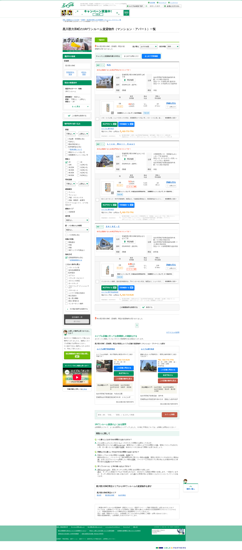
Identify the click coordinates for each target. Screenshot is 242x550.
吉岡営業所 (125, 300)
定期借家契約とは (76, 260)
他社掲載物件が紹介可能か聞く (77, 355)
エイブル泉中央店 (147, 349)
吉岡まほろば (135, 298)
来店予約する (109, 124)
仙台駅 (163, 298)
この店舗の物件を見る (124, 379)
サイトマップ (162, 2)
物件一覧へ (191, 489)
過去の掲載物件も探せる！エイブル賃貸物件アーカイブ (72, 530)
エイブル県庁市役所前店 (106, 349)
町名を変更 (84, 73)
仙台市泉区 (122, 495)
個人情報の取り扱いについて (95, 527)
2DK (133, 459)
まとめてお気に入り (131, 56)
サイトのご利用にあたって (78, 527)
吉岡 (132, 135)
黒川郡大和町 (125, 135)
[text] (129, 414)
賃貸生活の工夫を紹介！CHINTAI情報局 (68, 533)
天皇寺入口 (125, 137)
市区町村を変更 (70, 73)
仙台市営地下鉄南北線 (141, 135)
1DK (117, 447)
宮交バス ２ (160, 135)
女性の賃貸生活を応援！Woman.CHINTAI (92, 533)
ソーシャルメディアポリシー (112, 527)
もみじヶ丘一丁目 (160, 216)
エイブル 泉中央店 (107, 128)
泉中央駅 (152, 135)
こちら (84, 389)
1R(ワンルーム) (119, 445)
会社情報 (152, 2)
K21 (109, 65)
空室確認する (126, 124)
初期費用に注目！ (171, 118)
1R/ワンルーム (141, 137)
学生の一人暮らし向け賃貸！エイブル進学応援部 (101, 530)
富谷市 (99, 495)
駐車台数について (76, 149)
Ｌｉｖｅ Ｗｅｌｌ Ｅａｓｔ (121, 144)
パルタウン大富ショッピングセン (131, 217)
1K (157, 445)
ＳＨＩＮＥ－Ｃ (113, 226)
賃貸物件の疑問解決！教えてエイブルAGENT (129, 530)
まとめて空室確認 (151, 56)
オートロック (161, 137)
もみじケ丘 (134, 216)
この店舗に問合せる (123, 368)
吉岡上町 (167, 135)
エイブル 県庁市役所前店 (109, 292)
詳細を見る (171, 103)
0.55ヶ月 (169, 137)
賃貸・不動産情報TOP (62, 527)
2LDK (128, 455)
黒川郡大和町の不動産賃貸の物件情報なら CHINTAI (158, 532)
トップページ (174, 2)
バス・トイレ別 (151, 137)
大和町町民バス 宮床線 (146, 216)
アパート (132, 137)
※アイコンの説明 (172, 332)
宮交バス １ (170, 298)
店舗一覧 (135, 527)
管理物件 (145, 219)
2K (98, 459)
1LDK (122, 447)
